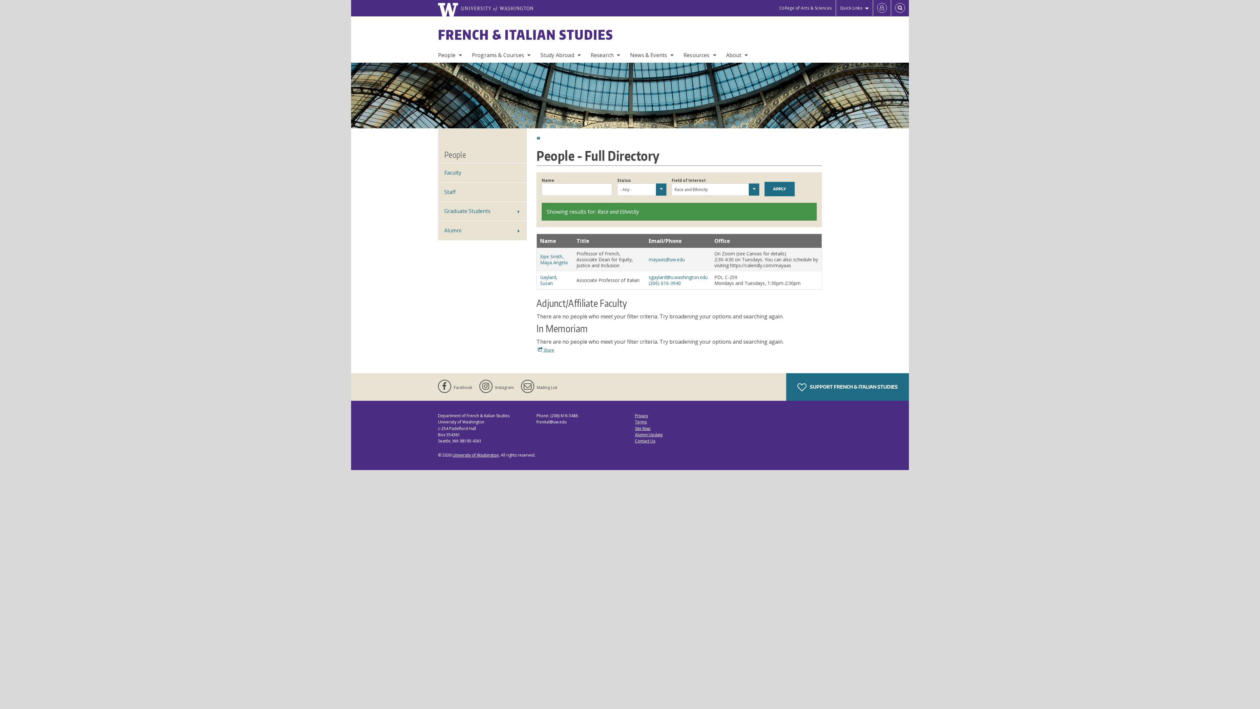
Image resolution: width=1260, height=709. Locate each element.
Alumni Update (649, 435)
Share (548, 350)
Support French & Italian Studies (853, 387)
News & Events (648, 55)
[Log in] (882, 8)
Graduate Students (467, 211)
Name (548, 180)
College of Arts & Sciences (805, 8)
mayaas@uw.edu (667, 259)
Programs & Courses (498, 55)
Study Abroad (557, 55)
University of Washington (475, 455)
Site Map (643, 428)
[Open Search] (900, 8)
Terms (641, 422)
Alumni (452, 230)
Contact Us (645, 441)
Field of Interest (689, 180)
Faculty (452, 172)
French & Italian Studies (525, 34)
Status (624, 180)
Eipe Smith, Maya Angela (554, 259)
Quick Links (851, 8)
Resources (696, 55)
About (734, 55)
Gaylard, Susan (548, 280)
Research (602, 55)
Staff (450, 192)
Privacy (641, 416)
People (446, 55)
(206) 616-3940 (665, 283)
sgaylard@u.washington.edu (678, 277)
